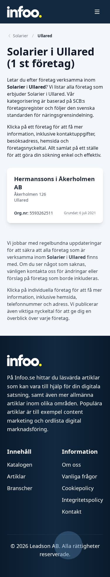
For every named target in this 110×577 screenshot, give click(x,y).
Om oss (71, 464)
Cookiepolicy (78, 488)
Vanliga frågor (79, 476)
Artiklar (16, 476)
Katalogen (19, 464)
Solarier (20, 35)
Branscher (19, 488)
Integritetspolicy (82, 499)
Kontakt (72, 511)
